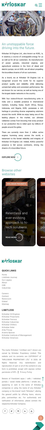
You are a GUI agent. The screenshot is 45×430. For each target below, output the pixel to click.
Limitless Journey (9, 277)
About (4, 282)
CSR (3, 285)
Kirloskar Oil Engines (11, 314)
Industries (6, 288)
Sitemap (5, 304)
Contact (5, 296)
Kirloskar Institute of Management (17, 335)
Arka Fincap (7, 330)
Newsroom (6, 299)
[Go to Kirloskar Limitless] (14, 4)
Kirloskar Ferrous (9, 319)
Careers (5, 293)
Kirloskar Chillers (9, 324)
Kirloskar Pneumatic (10, 316)
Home (4, 274)
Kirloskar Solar (8, 327)
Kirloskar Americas (10, 338)
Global (5, 301)
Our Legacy (7, 280)
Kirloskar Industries (10, 322)
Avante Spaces (8, 332)
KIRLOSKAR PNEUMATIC (16, 184)
